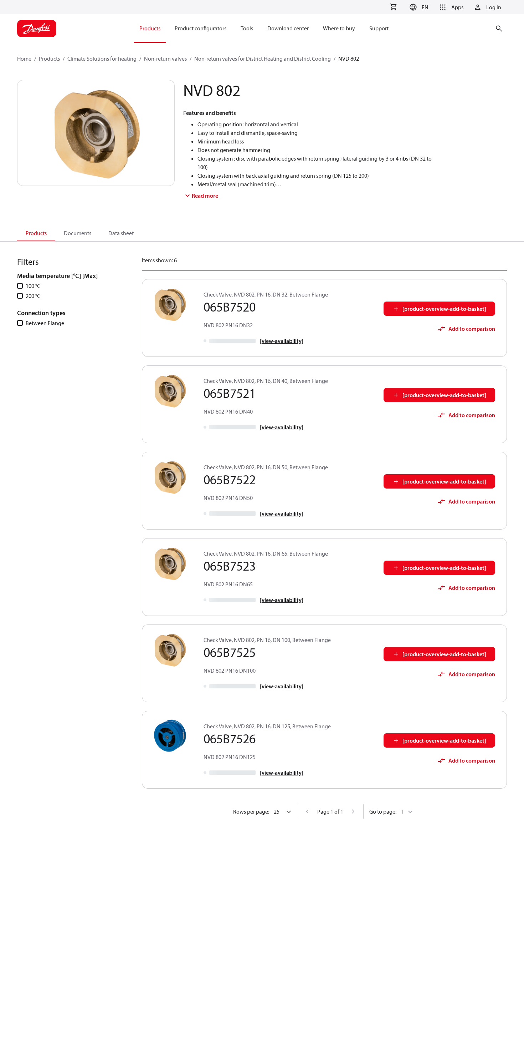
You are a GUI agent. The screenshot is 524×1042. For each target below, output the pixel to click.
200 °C (33, 295)
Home (24, 58)
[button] (417, 7)
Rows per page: (251, 811)
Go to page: (382, 811)
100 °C (33, 285)
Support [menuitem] (379, 28)
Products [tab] (36, 233)
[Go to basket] (393, 7)
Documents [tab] (77, 233)
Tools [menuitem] (247, 28)
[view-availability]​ (281, 340)
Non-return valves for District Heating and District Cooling (262, 58)
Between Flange (45, 323)
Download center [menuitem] (288, 28)
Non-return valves (165, 58)
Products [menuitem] (149, 28)
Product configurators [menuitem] (200, 28)
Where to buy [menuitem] (339, 28)
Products (49, 58)
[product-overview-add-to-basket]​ (444, 308)
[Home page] (36, 28)
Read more (205, 195)
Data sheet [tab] (121, 233)
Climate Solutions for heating (102, 58)
